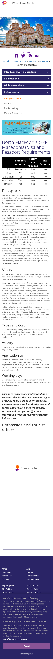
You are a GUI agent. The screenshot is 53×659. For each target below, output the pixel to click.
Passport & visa (12, 98)
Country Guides (33, 589)
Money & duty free (13, 113)
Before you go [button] (11, 92)
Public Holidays (11, 108)
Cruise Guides (8, 592)
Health (7, 103)
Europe (43, 61)
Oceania (5, 579)
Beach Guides (32, 585)
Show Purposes (26, 654)
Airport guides (8, 585)
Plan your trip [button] (11, 79)
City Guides (7, 589)
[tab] (26, 72)
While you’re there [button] (14, 85)
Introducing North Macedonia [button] (20, 72)
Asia (28, 569)
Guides (33, 61)
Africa (4, 569)
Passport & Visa (33, 592)
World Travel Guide (14, 61)
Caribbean (6, 572)
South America (32, 579)
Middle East (7, 575)
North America (32, 575)
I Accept (26, 646)
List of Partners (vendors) (15, 639)
